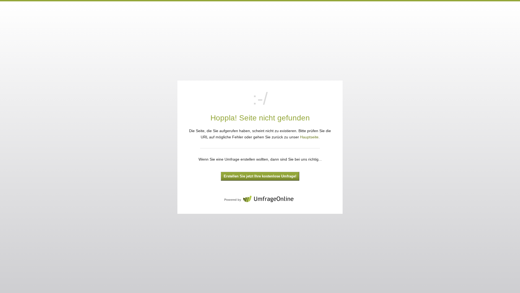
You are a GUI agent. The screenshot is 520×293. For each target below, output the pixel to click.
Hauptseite (309, 137)
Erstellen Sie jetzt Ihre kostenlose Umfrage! (260, 176)
